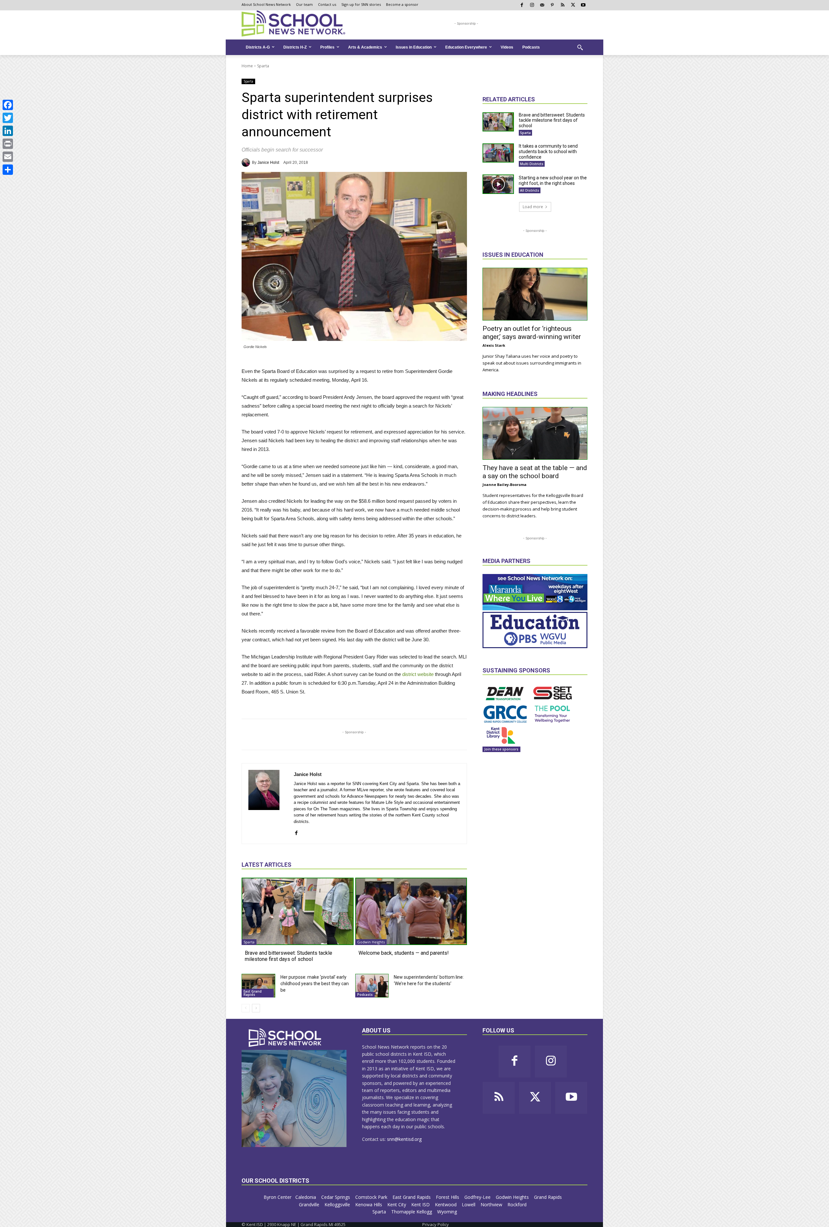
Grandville (310, 1204)
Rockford (517, 1204)
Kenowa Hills (369, 1204)
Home (247, 66)
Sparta (263, 66)
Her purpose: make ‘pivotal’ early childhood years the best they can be (314, 983)
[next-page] (256, 1008)
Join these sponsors (501, 749)
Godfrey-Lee (478, 1197)
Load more (533, 206)
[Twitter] (7, 117)
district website (418, 674)
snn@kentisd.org (404, 1139)
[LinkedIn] (7, 130)
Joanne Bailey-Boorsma (505, 484)
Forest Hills (448, 1197)
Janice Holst (268, 162)
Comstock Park (372, 1197)
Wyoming (447, 1212)
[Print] (7, 143)
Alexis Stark (494, 345)
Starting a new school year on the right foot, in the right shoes (553, 180)
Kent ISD (421, 1204)
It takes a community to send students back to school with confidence (548, 151)
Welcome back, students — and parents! (403, 953)
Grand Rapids (548, 1197)
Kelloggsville (337, 1204)
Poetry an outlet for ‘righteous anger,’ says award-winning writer (532, 333)
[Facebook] (7, 104)
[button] (580, 47)
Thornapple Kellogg (412, 1212)
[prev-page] (246, 1008)
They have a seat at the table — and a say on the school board (535, 472)
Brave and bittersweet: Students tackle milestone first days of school (288, 956)
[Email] (7, 156)
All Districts (529, 190)
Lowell (469, 1204)
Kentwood (446, 1204)
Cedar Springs (336, 1197)
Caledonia (306, 1197)
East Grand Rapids (253, 993)
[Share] (7, 169)
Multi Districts (531, 164)
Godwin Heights (371, 942)
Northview (492, 1204)
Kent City (397, 1204)
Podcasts (365, 994)
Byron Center (277, 1197)
